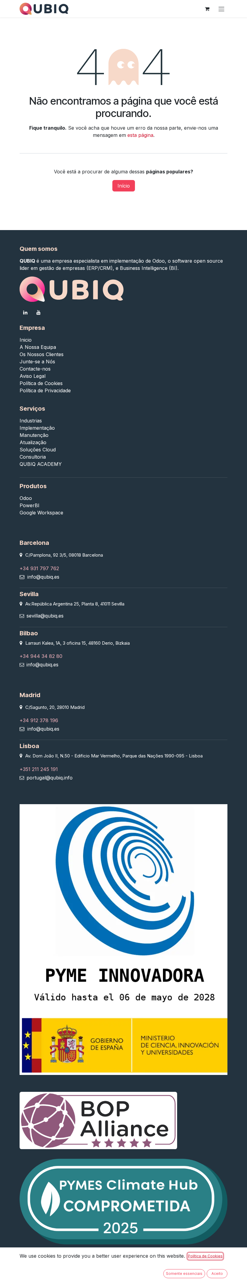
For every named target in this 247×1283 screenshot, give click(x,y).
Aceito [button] (217, 1273)
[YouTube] (38, 312)
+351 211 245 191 (39, 769)
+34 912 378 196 (39, 720)
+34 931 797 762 (39, 568)
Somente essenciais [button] (184, 1273)
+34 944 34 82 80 (41, 656)
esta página (140, 135)
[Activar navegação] (221, 8)
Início (123, 186)
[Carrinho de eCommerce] (207, 9)
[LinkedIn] (25, 312)
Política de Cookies (205, 1256)
